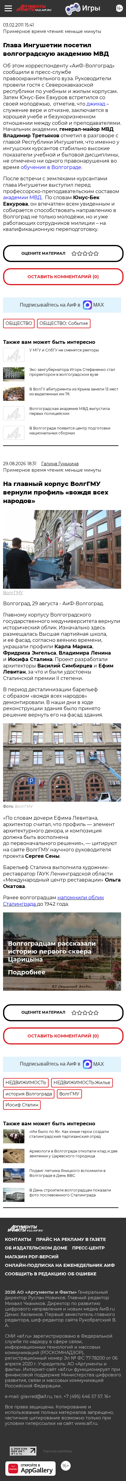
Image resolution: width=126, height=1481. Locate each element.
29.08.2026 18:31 (19, 463)
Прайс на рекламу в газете (71, 1239)
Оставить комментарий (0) (63, 276)
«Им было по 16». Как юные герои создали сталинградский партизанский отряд (69, 1134)
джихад (96, 104)
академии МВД (22, 197)
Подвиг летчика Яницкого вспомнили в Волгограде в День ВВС (67, 1173)
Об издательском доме (36, 1248)
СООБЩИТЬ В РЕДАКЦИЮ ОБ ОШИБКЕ (50, 1274)
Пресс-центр (88, 1248)
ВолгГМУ (13, 592)
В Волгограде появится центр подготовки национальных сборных (69, 430)
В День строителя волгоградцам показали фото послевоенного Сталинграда (70, 1192)
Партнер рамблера (57, 1451)
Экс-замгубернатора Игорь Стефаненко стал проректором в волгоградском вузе (72, 372)
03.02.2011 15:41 (18, 25)
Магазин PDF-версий (32, 1257)
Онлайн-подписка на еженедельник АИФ (60, 1265)
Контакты (18, 1239)
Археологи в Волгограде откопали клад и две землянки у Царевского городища (73, 1153)
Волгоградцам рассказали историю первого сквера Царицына (52, 951)
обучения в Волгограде (51, 167)
